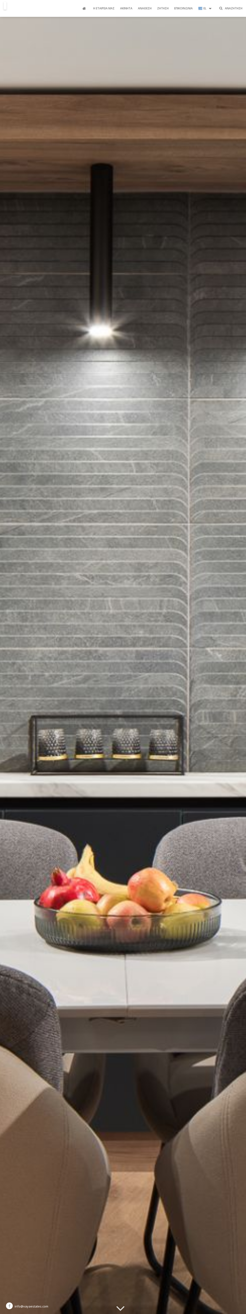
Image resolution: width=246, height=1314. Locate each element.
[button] (205, 8)
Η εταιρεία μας (104, 8)
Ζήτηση (163, 8)
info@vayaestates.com (31, 1306)
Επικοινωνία (183, 8)
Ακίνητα (126, 8)
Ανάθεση (145, 8)
